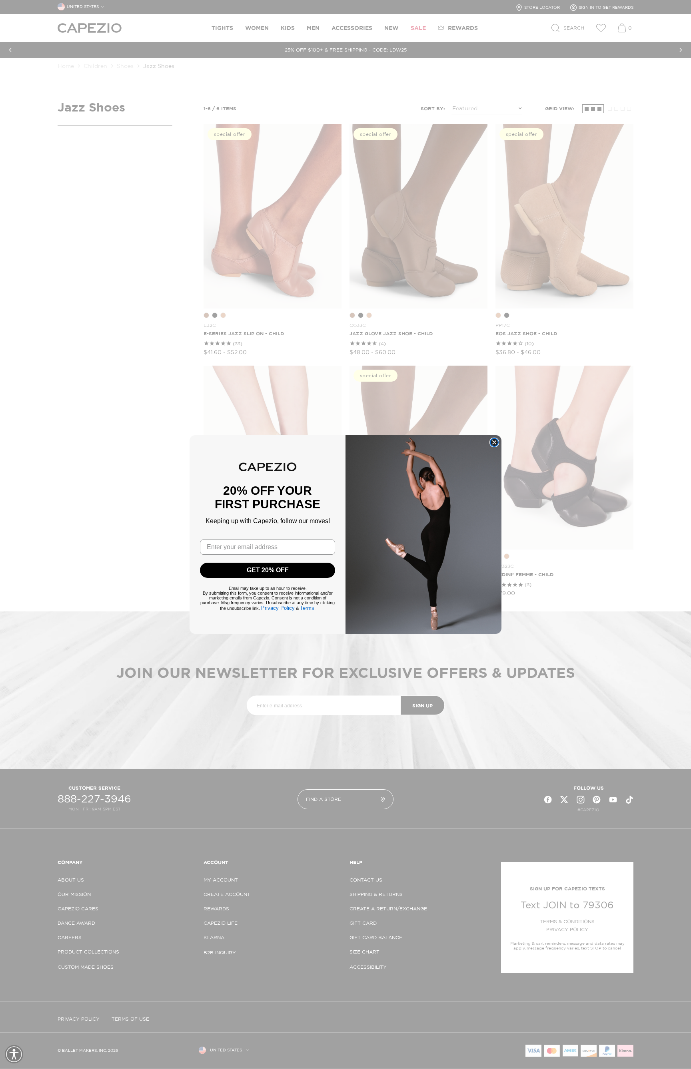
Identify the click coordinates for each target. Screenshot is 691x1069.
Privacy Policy (278, 608)
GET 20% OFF (268, 570)
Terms (307, 608)
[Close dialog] (494, 442)
